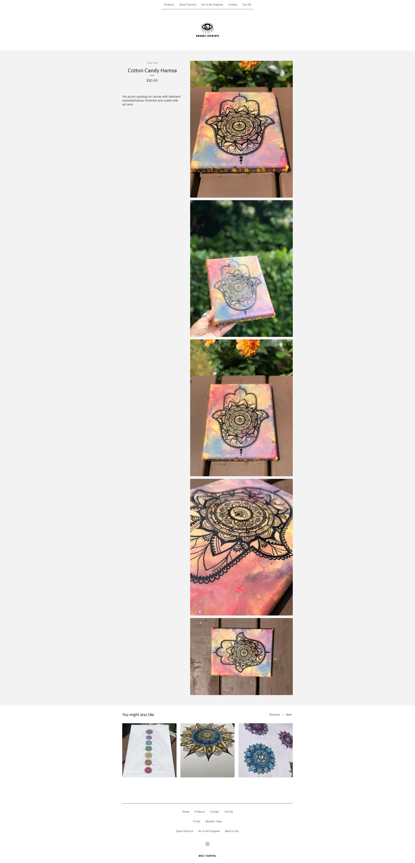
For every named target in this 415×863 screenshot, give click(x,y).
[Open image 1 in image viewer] (241, 129)
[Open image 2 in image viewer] (241, 268)
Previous (274, 714)
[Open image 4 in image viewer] (241, 547)
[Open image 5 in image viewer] (241, 656)
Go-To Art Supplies (212, 4)
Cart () (247, 4)
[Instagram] (207, 844)
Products (169, 4)
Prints (196, 821)
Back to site (232, 831)
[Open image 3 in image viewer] (241, 407)
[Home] (207, 29)
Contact (232, 4)
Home (185, 811)
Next (288, 714)
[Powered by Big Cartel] (207, 855)
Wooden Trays (213, 821)
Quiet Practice (187, 4)
